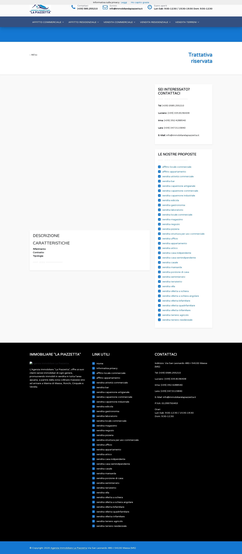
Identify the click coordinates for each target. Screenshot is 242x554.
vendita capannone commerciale (180, 190)
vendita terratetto (172, 281)
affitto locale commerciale (176, 166)
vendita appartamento (174, 243)
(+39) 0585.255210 (171, 105)
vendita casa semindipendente (179, 257)
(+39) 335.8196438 (173, 113)
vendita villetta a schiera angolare (180, 296)
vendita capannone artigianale (178, 186)
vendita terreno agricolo (175, 315)
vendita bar (168, 181)
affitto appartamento (174, 171)
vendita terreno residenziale (177, 319)
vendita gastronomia (173, 205)
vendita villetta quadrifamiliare (178, 305)
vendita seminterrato (173, 276)
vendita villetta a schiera (175, 291)
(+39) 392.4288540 (172, 120)
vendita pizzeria (170, 229)
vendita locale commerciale (177, 214)
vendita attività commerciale (178, 176)
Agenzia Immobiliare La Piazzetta (69, 548)
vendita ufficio (170, 238)
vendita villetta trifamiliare (176, 310)
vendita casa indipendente (176, 253)
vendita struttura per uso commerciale (183, 233)
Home (99, 363)
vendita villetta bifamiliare (176, 300)
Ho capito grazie (140, 2)
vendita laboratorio (172, 210)
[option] (90, 144)
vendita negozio (171, 224)
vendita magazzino (172, 219)
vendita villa (168, 286)
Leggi (124, 2)
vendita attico (170, 248)
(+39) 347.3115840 (172, 127)
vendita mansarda (172, 267)
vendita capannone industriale (178, 195)
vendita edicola (170, 200)
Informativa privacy (107, 368)
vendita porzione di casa (175, 272)
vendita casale (170, 262)
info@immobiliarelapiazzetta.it (178, 135)
